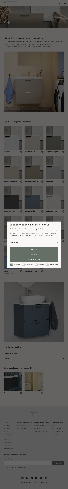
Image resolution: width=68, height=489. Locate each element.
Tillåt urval (34, 254)
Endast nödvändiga (34, 259)
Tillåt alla (34, 249)
